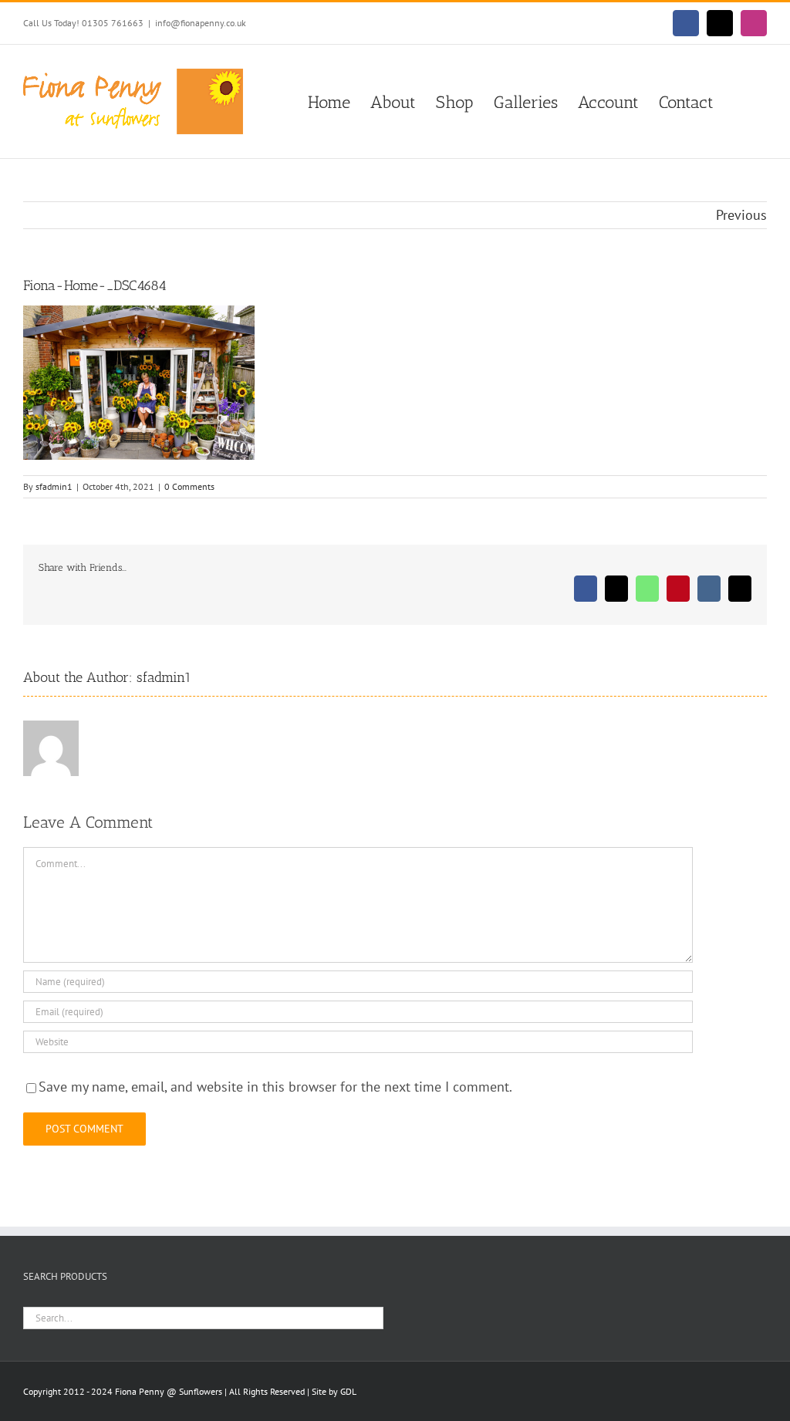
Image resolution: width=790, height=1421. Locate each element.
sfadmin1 (54, 486)
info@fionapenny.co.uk (200, 23)
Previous (741, 215)
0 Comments (189, 486)
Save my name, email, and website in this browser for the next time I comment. (275, 1086)
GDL (348, 1391)
